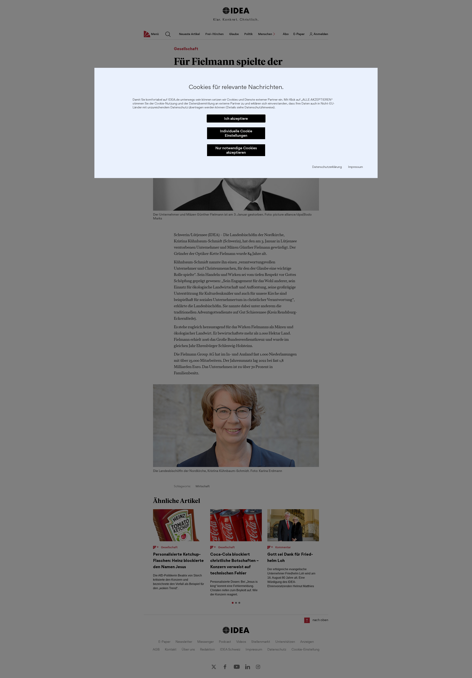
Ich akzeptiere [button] (236, 118)
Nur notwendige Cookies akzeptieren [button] (236, 150)
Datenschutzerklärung (327, 167)
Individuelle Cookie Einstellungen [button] (236, 133)
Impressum (355, 167)
